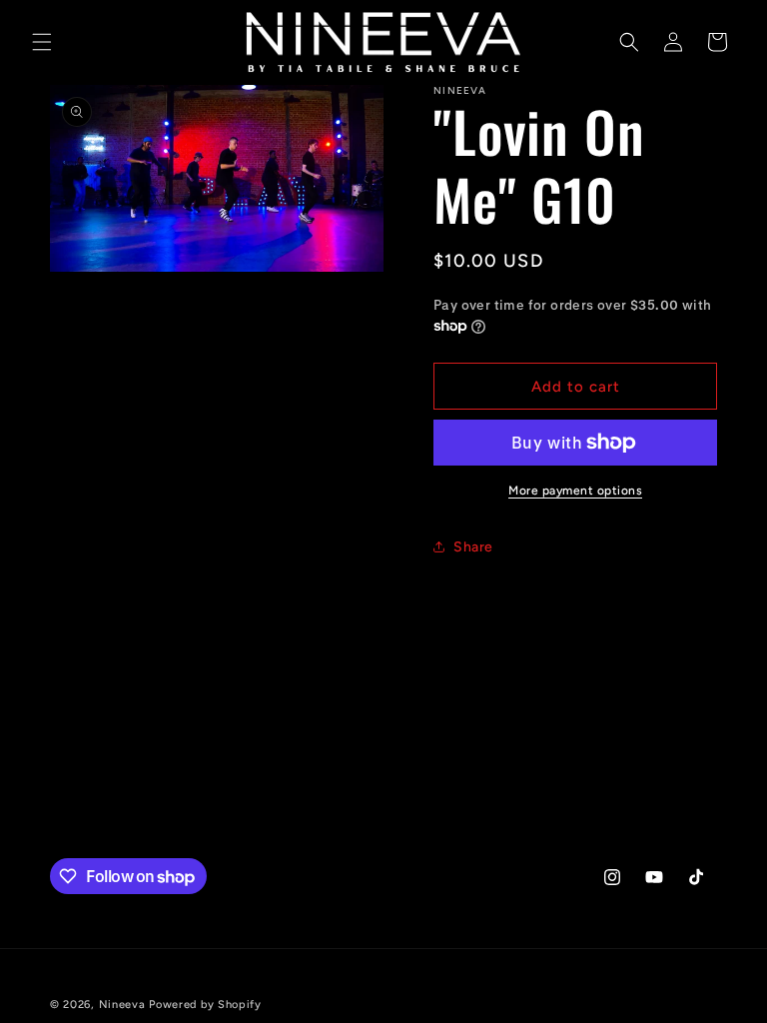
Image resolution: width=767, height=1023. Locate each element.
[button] (42, 42)
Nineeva (122, 1004)
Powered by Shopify (205, 1004)
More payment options (575, 491)
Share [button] (473, 546)
